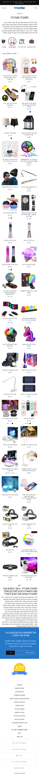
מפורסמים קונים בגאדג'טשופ (19, 698)
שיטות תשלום (19, 768)
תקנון (19, 726)
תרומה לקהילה (19, 709)
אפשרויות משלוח (19, 695)
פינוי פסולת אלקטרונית (19, 723)
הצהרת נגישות (19, 712)
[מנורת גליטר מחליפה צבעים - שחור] (11, 269)
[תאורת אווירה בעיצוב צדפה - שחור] (12, 423)
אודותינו (19, 685)
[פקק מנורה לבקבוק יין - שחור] (11, 138)
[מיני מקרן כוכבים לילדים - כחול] (11, 218)
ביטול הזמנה (19, 705)
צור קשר (19, 736)
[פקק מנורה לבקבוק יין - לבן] (9, 138)
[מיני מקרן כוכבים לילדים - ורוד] (9, 218)
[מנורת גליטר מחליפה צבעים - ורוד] (9, 269)
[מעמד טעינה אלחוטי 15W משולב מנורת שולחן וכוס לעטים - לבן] (28, 112)
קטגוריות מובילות (19, 743)
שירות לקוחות (19, 688)
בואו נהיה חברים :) (19, 761)
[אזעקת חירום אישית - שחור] (30, 423)
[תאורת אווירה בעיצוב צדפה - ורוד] (7, 423)
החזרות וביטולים (19, 702)
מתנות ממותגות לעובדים (19, 730)
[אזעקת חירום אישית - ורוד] (25, 423)
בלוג (19, 733)
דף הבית (20, 13)
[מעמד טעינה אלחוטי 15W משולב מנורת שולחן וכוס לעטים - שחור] (30, 112)
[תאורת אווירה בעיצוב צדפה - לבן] (10, 423)
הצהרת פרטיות (19, 719)
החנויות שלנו (19, 692)
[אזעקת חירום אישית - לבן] (32, 423)
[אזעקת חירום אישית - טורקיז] (28, 423)
